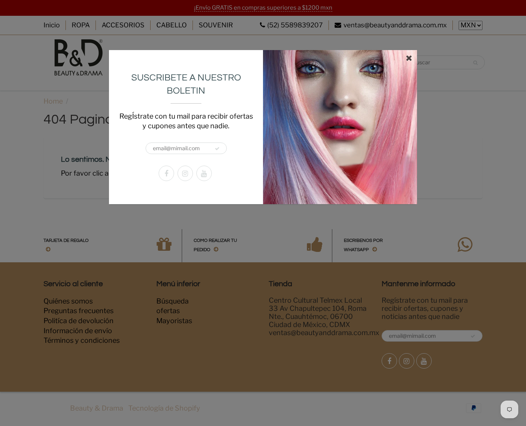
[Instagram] (185, 173)
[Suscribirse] (217, 149)
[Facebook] (166, 173)
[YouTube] (204, 173)
